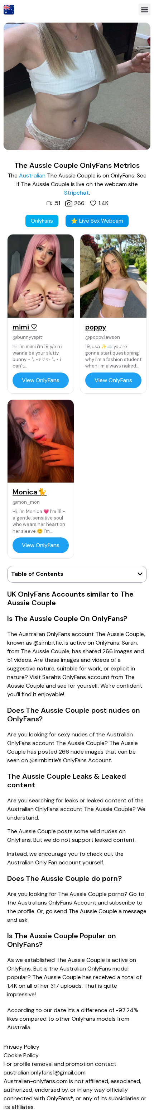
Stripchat (76, 192)
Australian (32, 175)
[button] (144, 9)
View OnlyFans (40, 380)
